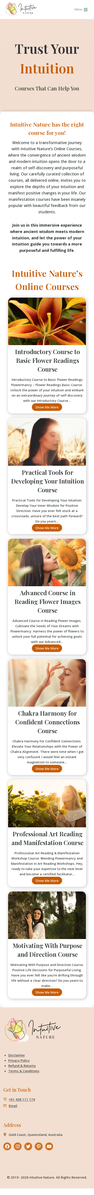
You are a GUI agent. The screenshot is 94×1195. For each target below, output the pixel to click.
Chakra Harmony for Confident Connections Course (47, 722)
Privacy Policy (19, 1060)
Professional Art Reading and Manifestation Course (48, 838)
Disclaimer (16, 1055)
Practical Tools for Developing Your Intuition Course (47, 481)
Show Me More (48, 408)
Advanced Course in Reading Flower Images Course (48, 601)
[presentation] (47, 323)
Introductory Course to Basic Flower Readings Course (47, 360)
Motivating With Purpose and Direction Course (47, 949)
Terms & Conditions (23, 1071)
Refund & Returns (22, 1065)
